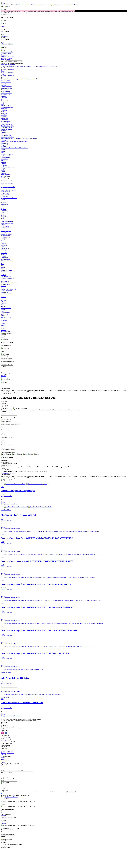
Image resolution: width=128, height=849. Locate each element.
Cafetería (3, 162)
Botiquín (8, 167)
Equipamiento (4, 143)
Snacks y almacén (6, 156)
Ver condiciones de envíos (8, 473)
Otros (2, 77)
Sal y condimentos (6, 308)
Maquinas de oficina (6, 93)
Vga (12, 126)
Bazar (2, 152)
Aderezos (3, 148)
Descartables (4, 159)
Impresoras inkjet (31, 66)
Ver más (56, 66)
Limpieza (3, 171)
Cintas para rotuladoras (19, 79)
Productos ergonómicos (7, 137)
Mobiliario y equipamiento (38, 5)
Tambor (3, 74)
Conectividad (4, 118)
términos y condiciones (11, 797)
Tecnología (27, 5)
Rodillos (28, 79)
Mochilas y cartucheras (7, 105)
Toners (2, 71)
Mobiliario (3, 130)
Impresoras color (40, 66)
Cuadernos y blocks (6, 86)
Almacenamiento (5, 121)
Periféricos (4, 115)
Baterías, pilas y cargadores (8, 141)
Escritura (3, 83)
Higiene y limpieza (62, 5)
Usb (5, 126)
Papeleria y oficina (19, 5)
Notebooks (4, 112)
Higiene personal (5, 174)
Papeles (3, 168)
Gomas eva (10, 101)
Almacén (3, 146)
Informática (4, 108)
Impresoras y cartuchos (7, 5)
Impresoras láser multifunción (9, 198)
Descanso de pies (6, 138)
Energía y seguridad (6, 127)
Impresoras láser (21, 66)
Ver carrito (3, 815)
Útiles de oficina (5, 90)
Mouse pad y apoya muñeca (18, 138)
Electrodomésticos (6, 134)
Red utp (9, 126)
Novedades (71, 5)
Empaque (3, 96)
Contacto (76, 5)
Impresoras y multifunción (8, 64)
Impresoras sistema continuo (9, 66)
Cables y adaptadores (6, 124)
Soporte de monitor (31, 138)
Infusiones (12, 148)
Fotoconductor (35, 79)
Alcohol (3, 167)
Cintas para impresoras (7, 79)
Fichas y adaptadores (22, 141)
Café (7, 148)
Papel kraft (4, 97)
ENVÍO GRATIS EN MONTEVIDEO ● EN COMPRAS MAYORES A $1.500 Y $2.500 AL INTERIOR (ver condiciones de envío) (38, 11)
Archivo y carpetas (6, 80)
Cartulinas (4, 101)
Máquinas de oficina (6, 94)
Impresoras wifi (49, 66)
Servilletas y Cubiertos (7, 154)
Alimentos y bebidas (51, 5)
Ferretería (3, 140)
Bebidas (3, 149)
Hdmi (2, 126)
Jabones (13, 167)
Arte (2, 99)
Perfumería (4, 165)
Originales (4, 69)
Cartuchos (3, 68)
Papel (2, 102)
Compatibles (10, 69)
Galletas (21, 148)
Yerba (17, 148)
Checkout (3, 823)
